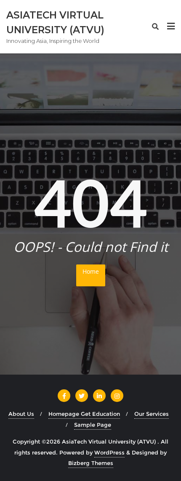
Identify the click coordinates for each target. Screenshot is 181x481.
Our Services (151, 413)
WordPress (109, 452)
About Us (21, 413)
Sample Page (92, 424)
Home (91, 271)
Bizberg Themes (90, 463)
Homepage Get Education (84, 413)
